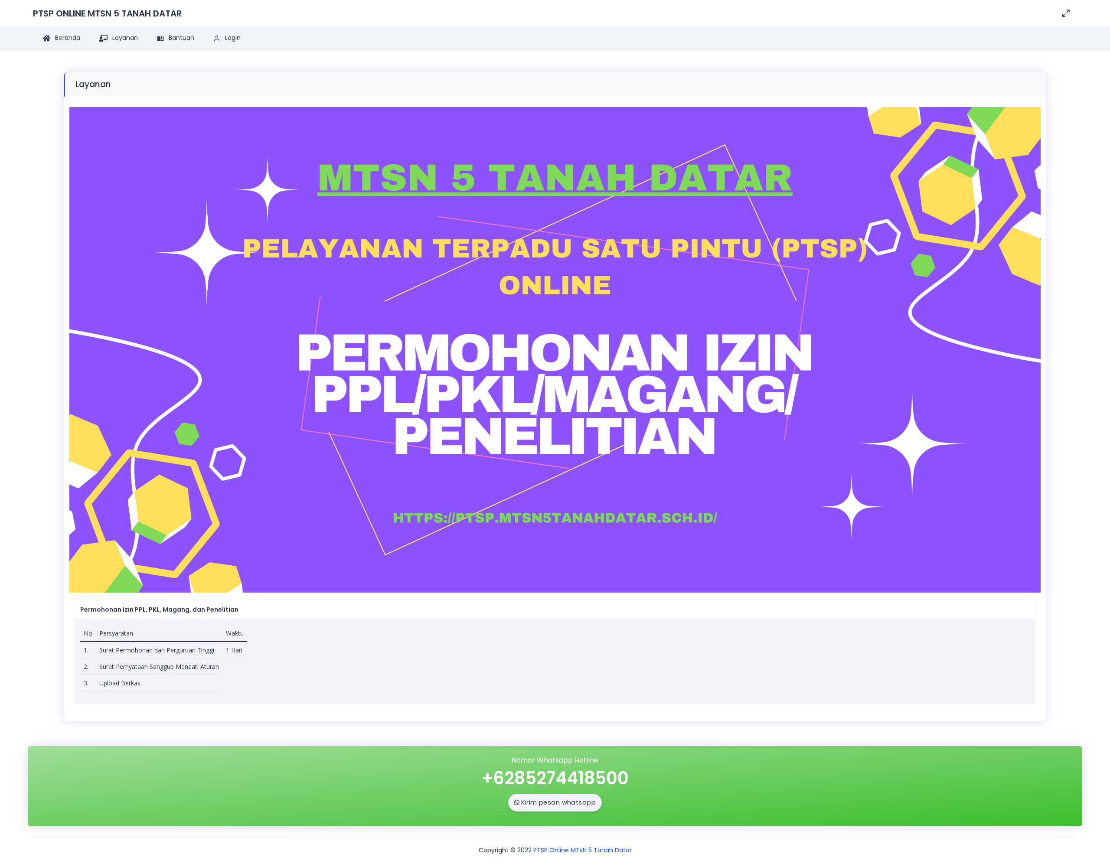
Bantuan (180, 37)
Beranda (66, 37)
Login (232, 37)
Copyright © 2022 (505, 850)
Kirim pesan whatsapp (558, 802)
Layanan (124, 37)
